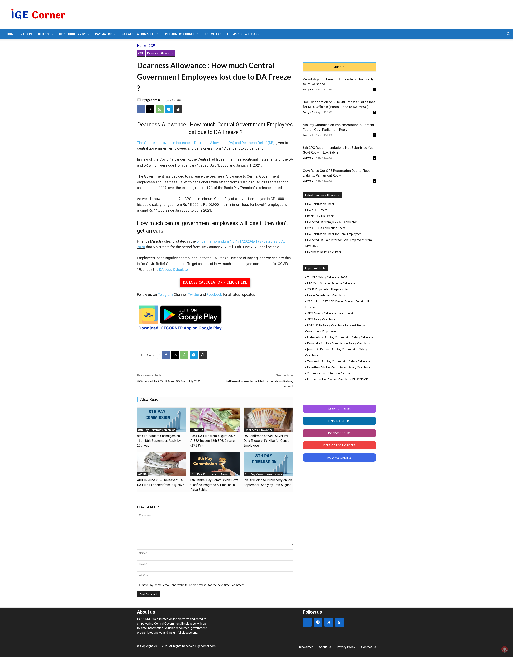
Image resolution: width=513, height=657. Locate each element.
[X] (150, 109)
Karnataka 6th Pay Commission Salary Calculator (338, 343)
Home (11, 34)
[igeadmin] (139, 100)
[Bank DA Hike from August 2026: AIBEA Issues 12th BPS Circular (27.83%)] (215, 420)
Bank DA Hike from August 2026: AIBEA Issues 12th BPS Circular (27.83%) (213, 440)
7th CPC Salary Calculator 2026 (326, 277)
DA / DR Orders (316, 210)
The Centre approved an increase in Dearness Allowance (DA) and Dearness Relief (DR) (206, 143)
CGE (152, 45)
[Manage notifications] (504, 649)
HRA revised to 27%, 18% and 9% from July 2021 (169, 381)
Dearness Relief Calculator (323, 252)
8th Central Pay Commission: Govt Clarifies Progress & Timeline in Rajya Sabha (214, 485)
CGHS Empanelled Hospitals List (327, 289)
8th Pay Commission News (156, 430)
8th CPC (44, 34)
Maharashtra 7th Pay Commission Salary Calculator (340, 337)
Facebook (214, 294)
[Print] (178, 109)
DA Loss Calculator (174, 269)
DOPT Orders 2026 (72, 34)
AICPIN (142, 474)
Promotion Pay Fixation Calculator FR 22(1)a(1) (337, 379)
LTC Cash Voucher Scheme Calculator (331, 283)
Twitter (193, 294)
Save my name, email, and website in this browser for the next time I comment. (193, 585)
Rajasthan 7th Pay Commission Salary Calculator (338, 367)
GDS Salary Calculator (320, 319)
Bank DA (197, 430)
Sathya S (308, 89)
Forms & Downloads (243, 34)
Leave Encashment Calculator (325, 295)
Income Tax (212, 34)
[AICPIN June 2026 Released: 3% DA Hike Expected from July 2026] (161, 464)
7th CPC (27, 34)
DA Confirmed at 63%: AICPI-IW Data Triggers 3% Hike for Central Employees (267, 440)
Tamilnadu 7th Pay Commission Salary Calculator (338, 361)
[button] (508, 34)
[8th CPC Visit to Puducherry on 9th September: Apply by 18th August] (268, 464)
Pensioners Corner (180, 34)
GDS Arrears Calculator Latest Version (331, 313)
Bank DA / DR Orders (320, 216)
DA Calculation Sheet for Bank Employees (333, 234)
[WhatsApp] (160, 109)
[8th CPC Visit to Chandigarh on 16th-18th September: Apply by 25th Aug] (161, 420)
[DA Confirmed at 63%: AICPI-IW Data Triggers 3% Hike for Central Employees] (268, 420)
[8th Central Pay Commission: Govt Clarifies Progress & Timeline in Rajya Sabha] (215, 464)
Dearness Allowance (160, 53)
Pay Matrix (103, 34)
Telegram (165, 294)
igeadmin (153, 100)
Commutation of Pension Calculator (330, 373)
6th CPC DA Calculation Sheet (325, 228)
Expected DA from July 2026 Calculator (331, 222)
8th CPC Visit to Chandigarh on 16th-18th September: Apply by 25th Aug (159, 440)
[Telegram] (169, 109)
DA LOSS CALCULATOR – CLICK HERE (215, 282)
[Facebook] (141, 109)
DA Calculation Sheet (138, 34)
